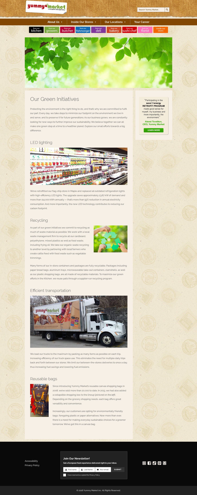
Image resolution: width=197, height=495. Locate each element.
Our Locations (114, 22)
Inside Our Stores (82, 22)
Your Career (141, 22)
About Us (53, 22)
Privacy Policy (32, 465)
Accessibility (31, 461)
